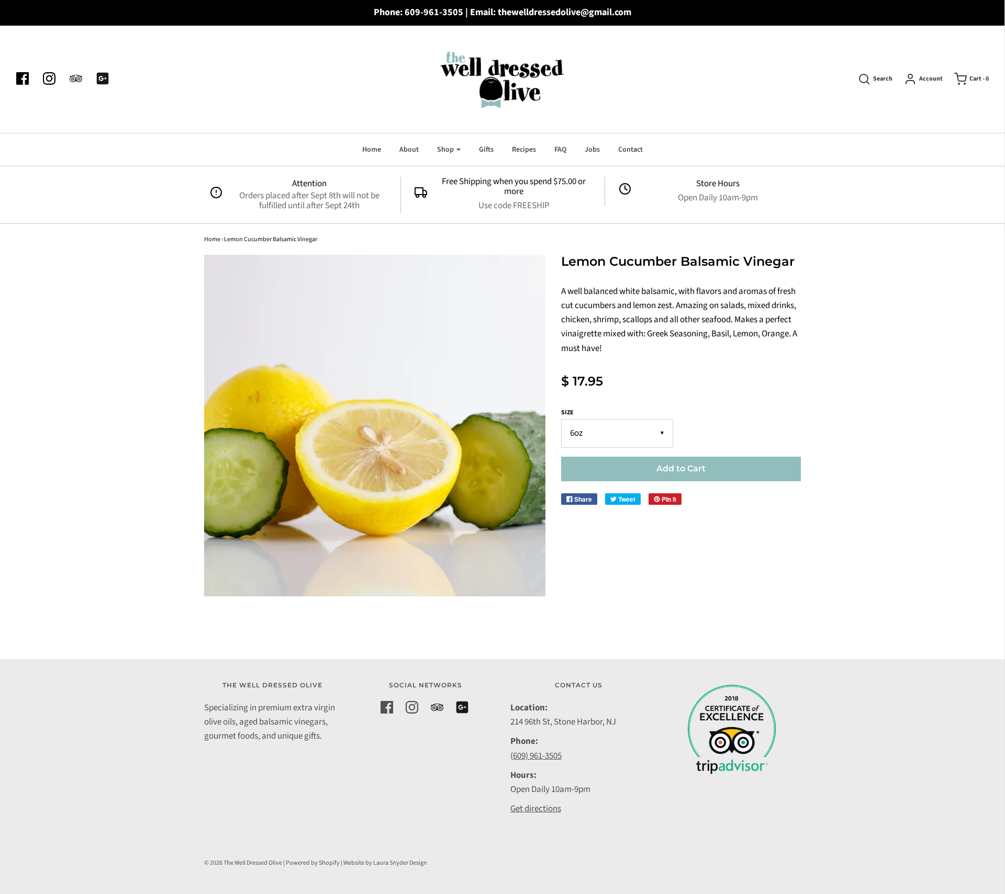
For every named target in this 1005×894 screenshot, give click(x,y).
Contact (630, 149)
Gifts (486, 149)
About (409, 149)
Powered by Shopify (313, 862)
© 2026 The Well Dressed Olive (243, 862)
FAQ (560, 149)
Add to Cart (681, 468)
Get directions (535, 808)
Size (567, 412)
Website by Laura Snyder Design (385, 862)
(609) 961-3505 (536, 756)
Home (371, 149)
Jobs (592, 149)
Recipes (524, 149)
